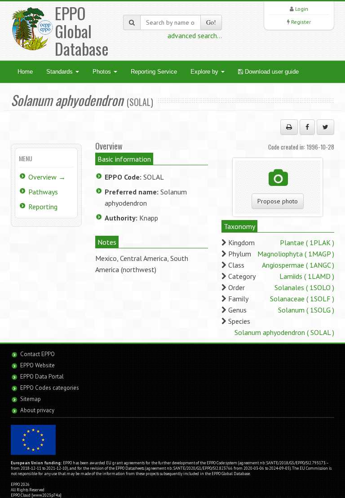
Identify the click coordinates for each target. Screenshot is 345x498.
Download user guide (271, 71)
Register (301, 21)
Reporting (43, 206)
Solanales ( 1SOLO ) (304, 287)
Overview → (47, 176)
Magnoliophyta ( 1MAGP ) (295, 253)
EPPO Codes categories (49, 388)
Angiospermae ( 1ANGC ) (298, 264)
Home (25, 71)
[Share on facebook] (307, 127)
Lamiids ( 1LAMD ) (306, 276)
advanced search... (195, 35)
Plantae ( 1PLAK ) (307, 242)
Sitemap (30, 399)
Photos (103, 71)
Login (301, 8)
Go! (211, 22)
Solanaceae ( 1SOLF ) (302, 298)
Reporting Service (154, 71)
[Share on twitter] (325, 127)
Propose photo (277, 201)
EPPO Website (37, 365)
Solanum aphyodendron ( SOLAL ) (284, 332)
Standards (60, 71)
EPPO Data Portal (42, 376)
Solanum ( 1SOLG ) (306, 309)
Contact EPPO (37, 354)
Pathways (43, 191)
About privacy (37, 410)
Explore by (205, 71)
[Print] (289, 127)
